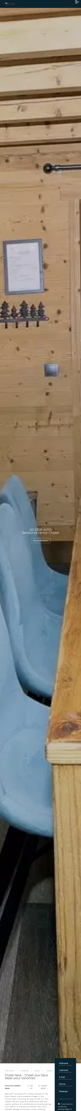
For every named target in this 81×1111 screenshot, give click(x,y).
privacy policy (64, 1109)
